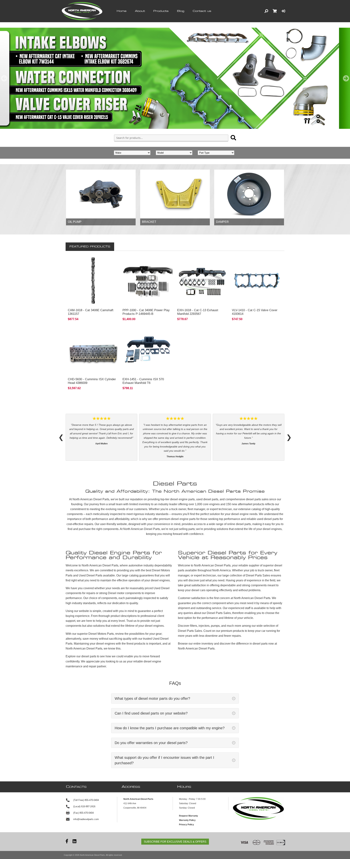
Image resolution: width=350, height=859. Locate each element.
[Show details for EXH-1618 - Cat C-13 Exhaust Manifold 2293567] (202, 281)
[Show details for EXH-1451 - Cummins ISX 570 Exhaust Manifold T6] (148, 350)
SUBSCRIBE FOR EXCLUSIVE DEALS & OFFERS (175, 824)
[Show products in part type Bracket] (175, 194)
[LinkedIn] (74, 824)
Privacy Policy (186, 807)
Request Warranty (188, 798)
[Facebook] (67, 824)
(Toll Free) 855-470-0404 (86, 782)
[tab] (90, 246)
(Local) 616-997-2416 (84, 789)
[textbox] (171, 138)
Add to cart (93, 301)
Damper (222, 221)
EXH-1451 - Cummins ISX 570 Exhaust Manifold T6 (143, 381)
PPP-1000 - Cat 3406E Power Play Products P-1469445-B (146, 312)
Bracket (149, 221)
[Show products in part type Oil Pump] (101, 194)
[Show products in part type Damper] (249, 194)
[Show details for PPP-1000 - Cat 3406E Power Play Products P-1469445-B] (148, 281)
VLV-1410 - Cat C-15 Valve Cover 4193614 (254, 312)
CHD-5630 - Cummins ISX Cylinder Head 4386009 (92, 381)
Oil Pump (74, 221)
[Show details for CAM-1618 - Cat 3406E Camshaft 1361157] (93, 281)
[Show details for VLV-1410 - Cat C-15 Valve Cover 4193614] (257, 281)
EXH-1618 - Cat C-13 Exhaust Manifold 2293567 (197, 312)
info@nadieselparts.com (86, 802)
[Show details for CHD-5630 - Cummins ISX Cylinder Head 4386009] (93, 350)
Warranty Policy (187, 803)
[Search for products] (233, 137)
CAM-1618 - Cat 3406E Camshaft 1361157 (90, 312)
